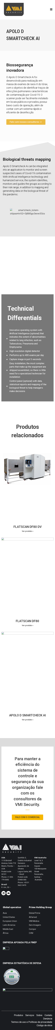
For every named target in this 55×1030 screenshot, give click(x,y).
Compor (32, 929)
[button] (51, 9)
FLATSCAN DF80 (27, 621)
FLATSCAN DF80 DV (28, 527)
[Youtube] (8, 893)
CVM (31, 933)
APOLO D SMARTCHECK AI (27, 715)
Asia (5, 913)
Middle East (8, 929)
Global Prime (34, 913)
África (5, 933)
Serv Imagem (35, 925)
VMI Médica (34, 921)
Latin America (9, 925)
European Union (10, 921)
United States (9, 917)
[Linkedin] (3, 893)
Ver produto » (27, 531)
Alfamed (33, 917)
